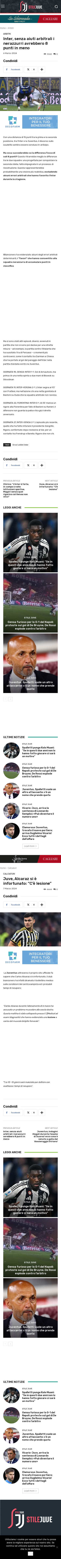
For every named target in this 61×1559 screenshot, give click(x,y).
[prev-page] (5, 699)
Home (3, 28)
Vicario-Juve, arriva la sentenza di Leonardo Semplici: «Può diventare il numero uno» (38, 812)
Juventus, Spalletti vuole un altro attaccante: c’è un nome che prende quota (30, 685)
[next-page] (10, 699)
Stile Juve (30, 557)
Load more (29, 846)
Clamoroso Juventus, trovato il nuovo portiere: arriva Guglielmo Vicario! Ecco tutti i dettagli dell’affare (37, 833)
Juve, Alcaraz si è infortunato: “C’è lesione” (48, 486)
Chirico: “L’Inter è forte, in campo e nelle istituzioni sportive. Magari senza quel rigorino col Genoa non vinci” (16, 490)
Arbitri (11, 28)
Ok (30, 1553)
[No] (57, 1547)
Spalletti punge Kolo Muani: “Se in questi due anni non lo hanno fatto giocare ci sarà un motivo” (30, 565)
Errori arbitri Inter (20, 444)
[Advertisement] (30, 217)
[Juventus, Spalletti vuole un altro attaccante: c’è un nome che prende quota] (30, 663)
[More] (41, 69)
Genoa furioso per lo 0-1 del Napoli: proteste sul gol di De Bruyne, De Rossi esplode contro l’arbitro (30, 625)
